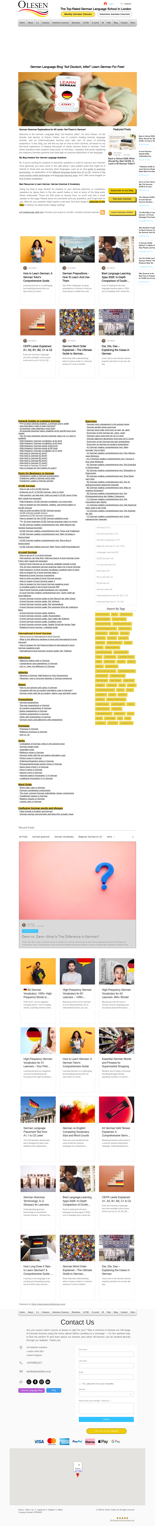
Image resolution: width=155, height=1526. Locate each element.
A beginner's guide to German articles (36, 481)
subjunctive (117, 709)
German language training (106, 629)
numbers (131, 685)
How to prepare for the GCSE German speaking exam (44, 518)
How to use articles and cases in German (38, 687)
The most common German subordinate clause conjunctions (47, 793)
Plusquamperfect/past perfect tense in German (41, 764)
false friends (109, 662)
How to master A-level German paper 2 (37, 581)
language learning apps (66, 175)
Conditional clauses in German (33, 796)
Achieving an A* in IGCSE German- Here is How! (41, 492)
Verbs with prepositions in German (35, 717)
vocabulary (101, 723)
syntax (130, 714)
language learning (117, 676)
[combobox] (106, 1394)
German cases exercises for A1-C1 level (105, 436)
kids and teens (102, 676)
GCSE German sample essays (33, 513)
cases (99, 657)
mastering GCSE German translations (37, 515)
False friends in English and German (36, 811)
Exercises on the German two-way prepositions (108, 441)
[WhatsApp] (29, 1381)
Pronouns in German (29, 729)
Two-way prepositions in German (34, 705)
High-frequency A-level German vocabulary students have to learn (49, 570)
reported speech (118, 704)
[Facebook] (35, 1381)
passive (120, 690)
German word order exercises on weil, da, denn (108, 430)
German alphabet (103, 619)
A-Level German (145, 160)
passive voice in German (31, 772)
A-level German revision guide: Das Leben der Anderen (44, 619)
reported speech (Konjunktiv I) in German (38, 775)
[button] (122, 190)
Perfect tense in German (31, 758)
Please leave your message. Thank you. (95, 1401)
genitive (99, 666)
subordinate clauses (104, 714)
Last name (83, 1361)
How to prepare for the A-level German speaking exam (44, 584)
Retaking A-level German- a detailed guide (39, 627)
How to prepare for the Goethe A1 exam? (38, 468)
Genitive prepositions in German (34, 714)
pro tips (112, 695)
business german (121, 652)
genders (131, 662)
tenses (99, 718)
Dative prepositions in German (33, 711)
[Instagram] (41, 1381)
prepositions (101, 695)
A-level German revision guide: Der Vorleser (39, 601)
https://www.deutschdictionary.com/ (48, 1304)
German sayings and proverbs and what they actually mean (46, 814)
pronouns (122, 695)
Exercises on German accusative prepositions (108, 444)
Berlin (114, 614)
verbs (128, 718)
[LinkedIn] (47, 1381)
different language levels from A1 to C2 (72, 172)
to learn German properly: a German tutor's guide (46, 423)
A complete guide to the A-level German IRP (39, 587)
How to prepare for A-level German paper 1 (39, 572)
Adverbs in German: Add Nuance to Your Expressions (43, 675)
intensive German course (106, 671)
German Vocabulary (64, 837)
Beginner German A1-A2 (90, 837)
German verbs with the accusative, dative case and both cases (48, 693)
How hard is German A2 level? (33, 456)
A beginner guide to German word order (37, 478)
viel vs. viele (37, 666)
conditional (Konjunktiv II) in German (36, 778)
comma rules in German (30, 801)
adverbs (128, 643)
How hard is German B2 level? (33, 460)
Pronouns (111, 638)
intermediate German (126, 671)
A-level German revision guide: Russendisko (39, 616)
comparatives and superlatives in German (38, 663)
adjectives (100, 643)
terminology (110, 718)
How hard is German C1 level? (33, 463)
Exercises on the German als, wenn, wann (106, 433)
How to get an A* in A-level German (36, 555)
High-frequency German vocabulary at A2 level (41, 443)
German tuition (125, 629)
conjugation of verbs (126, 657)
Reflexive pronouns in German (33, 732)
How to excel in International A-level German (40, 636)
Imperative (100, 638)
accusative (123, 638)
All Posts (23, 837)
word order (113, 723)
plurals (129, 690)
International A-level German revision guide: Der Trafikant (46, 651)
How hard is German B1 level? (33, 458)
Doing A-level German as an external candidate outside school (48, 564)
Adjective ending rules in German (34, 660)
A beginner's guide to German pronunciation (39, 476)
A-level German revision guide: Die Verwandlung (41, 604)
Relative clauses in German (32, 799)
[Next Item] (132, 142)
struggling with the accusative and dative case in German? (46, 690)
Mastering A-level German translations (37, 575)
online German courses (105, 690)
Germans (113, 633)
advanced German (114, 643)
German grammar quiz (122, 624)
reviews (131, 704)
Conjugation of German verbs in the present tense (42, 744)
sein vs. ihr (25, 735)
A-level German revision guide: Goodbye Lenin (40, 621)
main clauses (115, 681)
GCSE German (144, 145)
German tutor (101, 633)
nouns (122, 685)
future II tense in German (31, 770)
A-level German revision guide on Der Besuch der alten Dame (47, 598)
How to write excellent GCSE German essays (40, 510)
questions (100, 699)
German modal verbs (29, 747)
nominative (112, 685)
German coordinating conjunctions (35, 790)
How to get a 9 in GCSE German (34, 489)
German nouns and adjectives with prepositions (41, 720)
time (120, 718)
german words (111, 666)
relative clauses (102, 704)
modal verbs (128, 681)
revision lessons (102, 709)
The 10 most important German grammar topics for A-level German (50, 567)
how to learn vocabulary (30, 178)
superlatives (119, 714)
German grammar (103, 624)
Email (81, 1372)
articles (99, 647)
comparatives (110, 657)
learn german (102, 681)
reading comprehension (116, 699)
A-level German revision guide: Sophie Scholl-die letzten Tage (47, 624)
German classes (119, 619)
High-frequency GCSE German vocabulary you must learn (46, 501)
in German (43, 767)
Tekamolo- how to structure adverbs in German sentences (46, 678)
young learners (126, 723)
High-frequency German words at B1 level (39, 446)
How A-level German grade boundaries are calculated (44, 590)
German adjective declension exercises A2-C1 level (110, 439)
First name (83, 1349)
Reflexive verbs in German (32, 752)
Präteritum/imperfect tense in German (37, 761)
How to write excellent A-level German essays (40, 578)
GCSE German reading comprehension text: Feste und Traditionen (50, 531)
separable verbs (27, 749)
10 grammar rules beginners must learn (37, 428)
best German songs (104, 652)
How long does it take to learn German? (37, 426)
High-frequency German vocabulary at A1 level (41, 441)
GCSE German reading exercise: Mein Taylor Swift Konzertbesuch (50, 547)
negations (100, 685)
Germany (124, 633)
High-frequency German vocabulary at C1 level (41, 451)
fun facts (121, 662)
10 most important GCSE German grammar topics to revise (50, 521)
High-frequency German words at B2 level (39, 448)
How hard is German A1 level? (33, 453)
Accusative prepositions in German (35, 708)
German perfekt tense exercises (101, 427)
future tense (25, 767)
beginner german (112, 647)
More (109, 837)
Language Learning (146, 221)
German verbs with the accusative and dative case (43, 755)
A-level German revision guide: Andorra (37, 613)
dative (99, 662)
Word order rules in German (32, 787)
